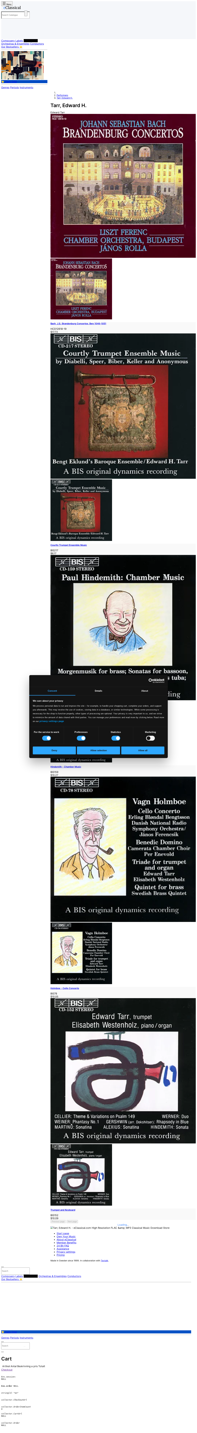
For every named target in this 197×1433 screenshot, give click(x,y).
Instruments (26, 87)
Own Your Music (66, 1236)
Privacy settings (66, 1251)
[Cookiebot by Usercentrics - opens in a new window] (150, 680)
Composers (8, 40)
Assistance (63, 1248)
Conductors (37, 43)
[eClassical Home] (25, 8)
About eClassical (66, 1239)
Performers (31, 40)
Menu (8, 4)
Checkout (6, 1369)
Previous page (58, 1221)
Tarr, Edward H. (65, 98)
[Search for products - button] (25, 13)
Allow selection (98, 750)
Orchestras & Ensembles (15, 43)
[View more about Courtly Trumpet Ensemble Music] (123, 477)
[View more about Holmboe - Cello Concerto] (123, 921)
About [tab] (144, 690)
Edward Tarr (57, 112)
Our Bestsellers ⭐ (11, 46)
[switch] (81, 738)
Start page (63, 1233)
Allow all (142, 750)
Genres (5, 87)
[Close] (2, 1266)
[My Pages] (6, 34)
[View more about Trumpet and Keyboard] (123, 1142)
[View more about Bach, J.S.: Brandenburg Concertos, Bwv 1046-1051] (123, 256)
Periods (14, 87)
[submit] (24, 1346)
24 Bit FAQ (63, 1245)
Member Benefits (66, 1242)
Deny (54, 750)
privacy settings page (51, 721)
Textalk (104, 1260)
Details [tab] (98, 690)
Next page (72, 1221)
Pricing (61, 1254)
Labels (19, 40)
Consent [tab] (52, 690)
